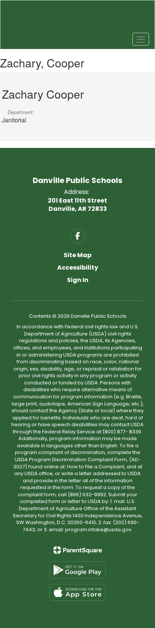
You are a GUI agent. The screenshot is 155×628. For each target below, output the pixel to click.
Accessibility (77, 267)
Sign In (77, 280)
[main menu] (140, 39)
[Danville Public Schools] (77, 19)
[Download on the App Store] (77, 592)
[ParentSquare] (78, 550)
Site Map (77, 255)
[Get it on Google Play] (77, 569)
